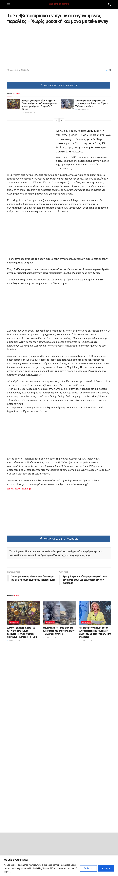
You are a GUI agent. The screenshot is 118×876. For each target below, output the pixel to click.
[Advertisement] (31, 46)
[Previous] (56, 120)
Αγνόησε (106, 868)
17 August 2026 (82, 109)
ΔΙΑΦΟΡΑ (25, 70)
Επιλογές (88, 868)
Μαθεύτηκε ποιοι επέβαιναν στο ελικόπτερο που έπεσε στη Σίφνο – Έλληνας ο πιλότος (92, 103)
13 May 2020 (12, 70)
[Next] (61, 120)
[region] (59, 865)
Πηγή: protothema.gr (19, 488)
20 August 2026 (29, 112)
